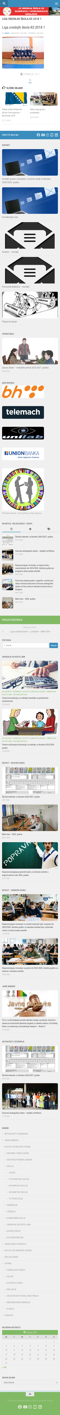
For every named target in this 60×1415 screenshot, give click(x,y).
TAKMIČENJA (12, 1205)
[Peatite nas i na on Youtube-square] (51, 135)
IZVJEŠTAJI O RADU (15, 1283)
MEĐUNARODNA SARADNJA (18, 1302)
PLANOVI (10, 1309)
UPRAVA (8, 1263)
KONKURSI (9, 1315)
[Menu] (56, 3)
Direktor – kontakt (10, 251)
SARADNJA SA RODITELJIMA (19, 1224)
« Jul (4, 1367)
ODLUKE (10, 1276)
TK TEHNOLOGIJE (16, 1198)
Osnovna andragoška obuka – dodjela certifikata (34, 551)
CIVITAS (12, 1172)
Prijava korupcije (9, 321)
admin (6, 33)
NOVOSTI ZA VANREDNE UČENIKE (18, 1250)
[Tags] (48, 529)
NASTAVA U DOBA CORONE (18, 1153)
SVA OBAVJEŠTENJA (20, 695)
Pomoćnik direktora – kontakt (15, 286)
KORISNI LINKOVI (14, 1231)
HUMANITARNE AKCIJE (16, 1218)
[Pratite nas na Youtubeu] (43, 135)
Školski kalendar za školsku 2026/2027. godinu (34, 536)
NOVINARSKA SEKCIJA (18, 1185)
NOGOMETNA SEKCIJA (18, 1192)
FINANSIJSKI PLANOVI (16, 1270)
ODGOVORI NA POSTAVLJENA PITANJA (23, 1296)
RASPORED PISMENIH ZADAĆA (19, 1159)
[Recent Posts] (11, 529)
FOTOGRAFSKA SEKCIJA (19, 1179)
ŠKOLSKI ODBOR (11, 1257)
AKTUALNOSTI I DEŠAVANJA (11, 692)
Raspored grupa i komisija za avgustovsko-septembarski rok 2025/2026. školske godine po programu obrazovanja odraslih (34, 568)
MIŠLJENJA (11, 1289)
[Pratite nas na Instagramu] (47, 135)
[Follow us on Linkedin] (56, 135)
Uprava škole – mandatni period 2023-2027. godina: (25, 367)
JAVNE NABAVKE (11, 1140)
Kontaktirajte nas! (10, 217)
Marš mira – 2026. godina (25, 599)
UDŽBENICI (11, 1211)
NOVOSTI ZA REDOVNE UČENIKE (34, 692)
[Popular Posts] (30, 529)
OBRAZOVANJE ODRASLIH (15, 1244)
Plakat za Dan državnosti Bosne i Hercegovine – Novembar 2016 (12, 112)
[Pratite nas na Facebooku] (38, 135)
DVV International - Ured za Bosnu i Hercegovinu (22, 513)
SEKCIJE (10, 1166)
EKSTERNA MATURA (15, 1237)
